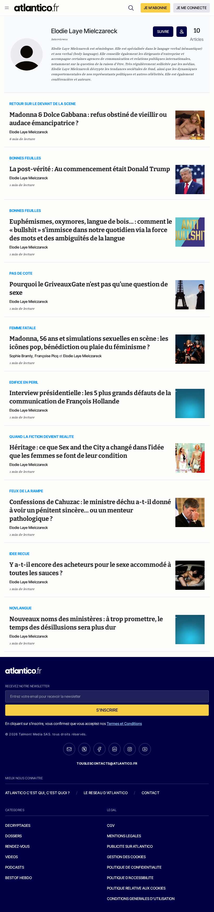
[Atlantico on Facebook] (99, 749)
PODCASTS (14, 867)
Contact (150, 792)
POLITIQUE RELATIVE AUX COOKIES (136, 888)
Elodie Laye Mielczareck (28, 132)
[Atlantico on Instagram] (130, 749)
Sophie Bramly (21, 356)
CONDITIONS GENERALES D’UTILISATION (141, 898)
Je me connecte (191, 7)
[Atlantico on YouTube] (145, 749)
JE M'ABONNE (155, 7)
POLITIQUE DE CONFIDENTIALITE (134, 867)
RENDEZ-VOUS (17, 846)
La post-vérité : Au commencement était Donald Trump (89, 169)
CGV (111, 825)
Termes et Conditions (124, 723)
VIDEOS (11, 857)
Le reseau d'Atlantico (106, 792)
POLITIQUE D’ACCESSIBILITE (130, 877)
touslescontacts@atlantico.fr (107, 763)
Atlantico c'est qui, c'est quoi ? (37, 792)
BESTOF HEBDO (18, 877)
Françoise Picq (46, 356)
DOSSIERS (13, 836)
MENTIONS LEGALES (124, 836)
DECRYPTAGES (17, 825)
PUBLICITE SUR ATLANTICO (130, 846)
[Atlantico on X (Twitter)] (84, 749)
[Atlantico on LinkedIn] (115, 749)
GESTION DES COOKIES (126, 857)
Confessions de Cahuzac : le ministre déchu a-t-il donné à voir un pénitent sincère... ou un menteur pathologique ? (90, 510)
